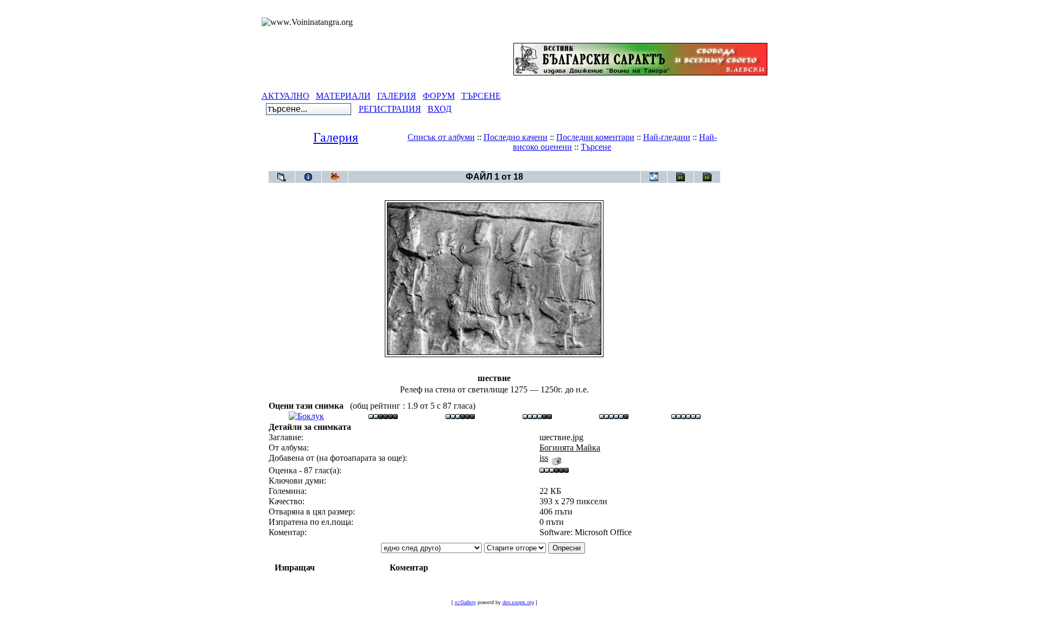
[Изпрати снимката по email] (654, 177)
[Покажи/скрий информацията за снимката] (308, 177)
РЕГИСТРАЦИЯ (390, 108)
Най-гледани (666, 137)
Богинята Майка (514, 165)
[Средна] (460, 416)
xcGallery (465, 602)
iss (543, 457)
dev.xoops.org (518, 602)
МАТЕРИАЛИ (343, 95)
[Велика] (686, 416)
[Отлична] (613, 416)
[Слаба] (383, 416)
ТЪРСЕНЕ (481, 95)
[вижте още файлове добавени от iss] (556, 457)
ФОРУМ (439, 95)
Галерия (335, 137)
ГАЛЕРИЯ (396, 95)
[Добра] (537, 416)
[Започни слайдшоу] (335, 177)
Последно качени (516, 137)
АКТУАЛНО (285, 95)
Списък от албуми (441, 137)
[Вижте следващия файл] (707, 177)
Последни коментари (595, 137)
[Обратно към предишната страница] (282, 177)
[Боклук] (306, 416)
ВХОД (440, 108)
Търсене (596, 146)
